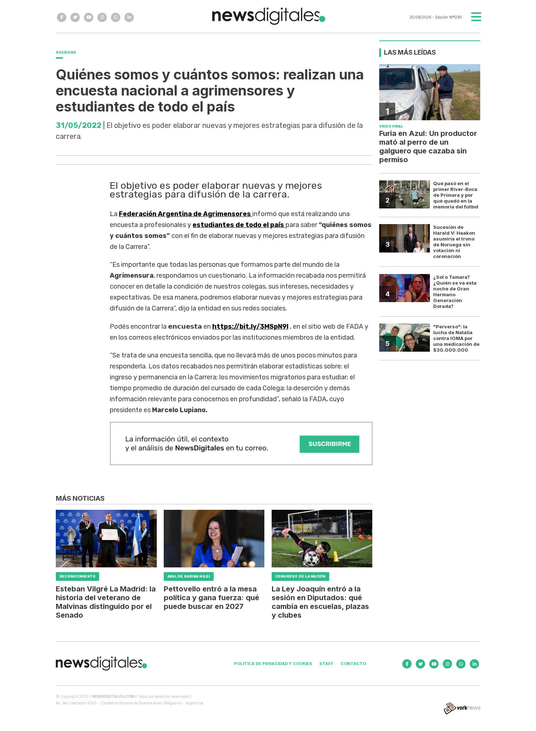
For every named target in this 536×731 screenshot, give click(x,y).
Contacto (353, 663)
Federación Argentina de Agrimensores (185, 214)
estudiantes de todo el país (239, 225)
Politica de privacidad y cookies (273, 663)
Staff (326, 663)
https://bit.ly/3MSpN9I (250, 326)
